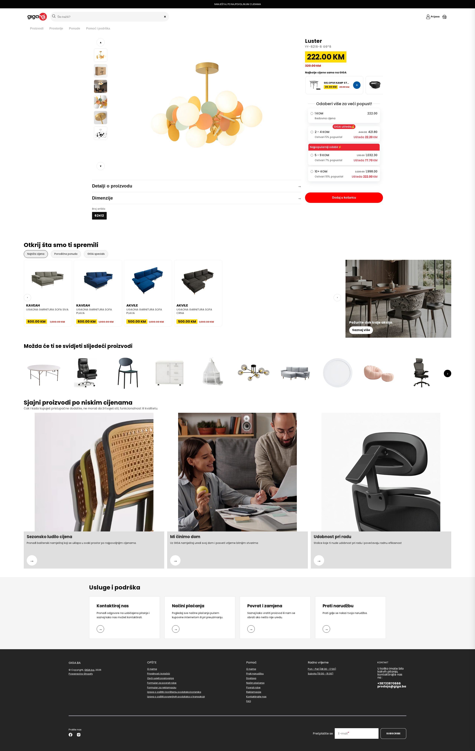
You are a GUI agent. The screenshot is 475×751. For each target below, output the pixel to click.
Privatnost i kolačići (158, 673)
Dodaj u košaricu (344, 197)
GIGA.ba (89, 670)
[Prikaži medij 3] (100, 86)
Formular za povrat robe (161, 683)
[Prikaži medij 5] (100, 117)
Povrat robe (253, 687)
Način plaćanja (255, 683)
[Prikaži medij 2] (100, 71)
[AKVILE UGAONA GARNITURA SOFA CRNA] (198, 278)
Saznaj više (361, 330)
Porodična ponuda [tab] (65, 254)
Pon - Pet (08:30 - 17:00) (322, 669)
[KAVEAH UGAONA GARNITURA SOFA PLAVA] (98, 278)
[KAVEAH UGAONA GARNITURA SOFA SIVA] (48, 278)
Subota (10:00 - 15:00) (320, 673)
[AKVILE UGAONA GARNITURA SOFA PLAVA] (148, 278)
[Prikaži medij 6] (100, 133)
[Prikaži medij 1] (100, 55)
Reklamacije (253, 692)
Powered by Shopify (81, 674)
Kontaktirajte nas (256, 696)
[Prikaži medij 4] (100, 102)
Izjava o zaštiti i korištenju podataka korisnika (174, 692)
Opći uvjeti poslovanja (160, 678)
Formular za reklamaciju (161, 687)
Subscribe (393, 733)
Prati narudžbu (255, 673)
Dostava (251, 678)
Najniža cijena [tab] (35, 254)
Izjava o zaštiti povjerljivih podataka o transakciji (176, 696)
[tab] (36, 28)
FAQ (248, 701)
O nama (152, 669)
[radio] (344, 115)
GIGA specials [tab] (96, 254)
